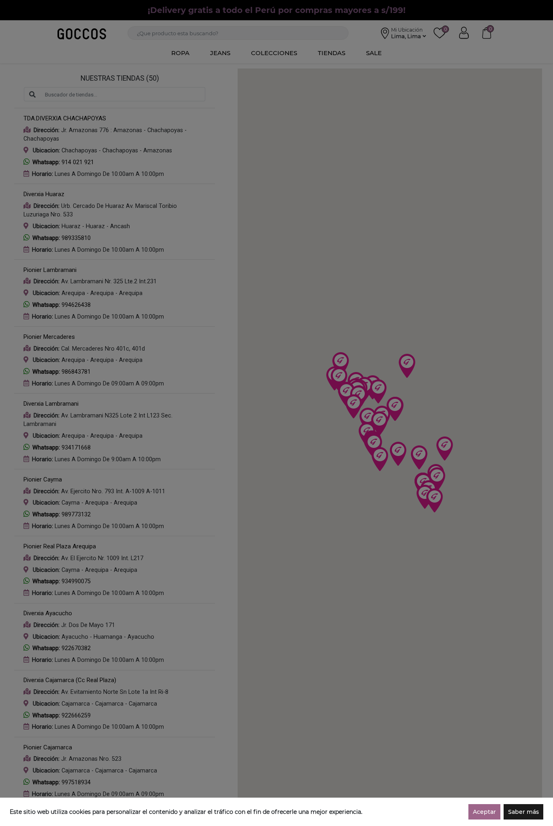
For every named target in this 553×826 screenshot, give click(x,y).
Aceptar (484, 811)
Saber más (523, 811)
